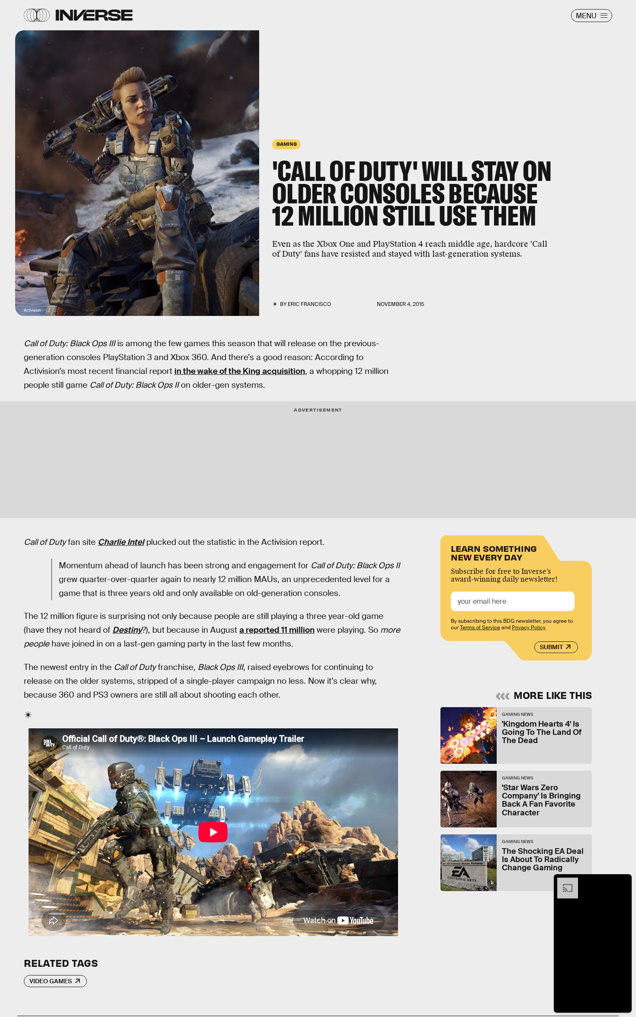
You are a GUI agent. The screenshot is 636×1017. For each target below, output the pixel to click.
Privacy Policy (529, 627)
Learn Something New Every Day (494, 552)
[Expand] (563, 882)
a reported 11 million (277, 629)
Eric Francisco (309, 304)
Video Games (50, 981)
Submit (551, 647)
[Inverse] (94, 15)
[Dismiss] (622, 882)
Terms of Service (480, 627)
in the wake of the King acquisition (239, 371)
